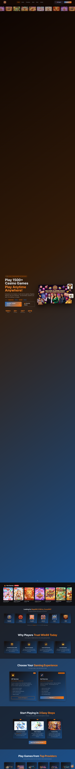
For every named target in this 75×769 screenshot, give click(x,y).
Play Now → (52, 697)
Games (23, 2)
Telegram (34, 625)
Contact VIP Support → (23, 697)
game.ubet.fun (18, 733)
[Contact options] (72, 766)
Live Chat (39, 625)
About (33, 2)
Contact (41, 2)
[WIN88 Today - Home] (5, 2)
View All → (69, 585)
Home (18, 2)
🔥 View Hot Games (27, 304)
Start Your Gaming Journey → (38, 742)
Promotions (28, 2)
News (37, 2)
